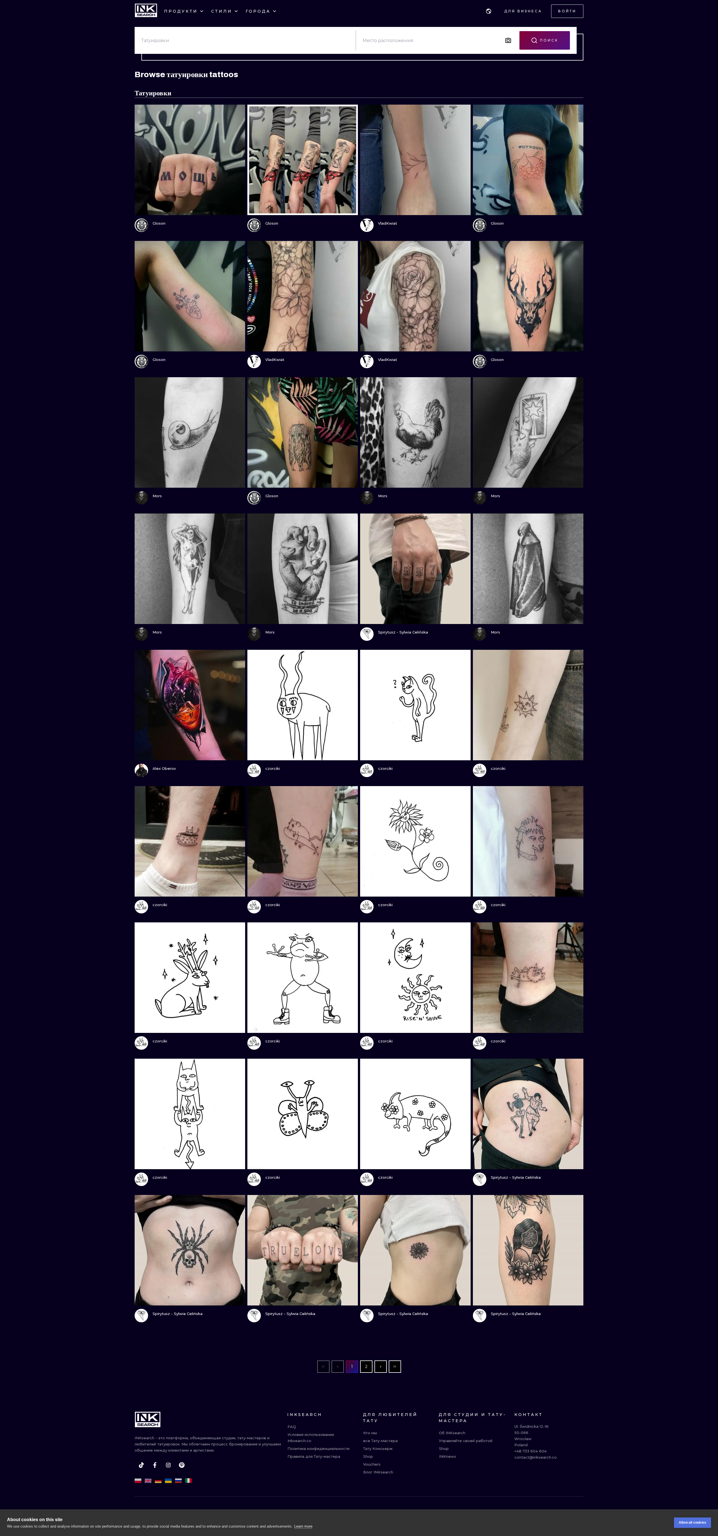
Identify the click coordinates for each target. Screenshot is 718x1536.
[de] (158, 1480)
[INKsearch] (146, 11)
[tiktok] (141, 1465)
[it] (188, 1480)
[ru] (178, 1480)
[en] (148, 1480)
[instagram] (168, 1465)
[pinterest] (181, 1465)
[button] (488, 11)
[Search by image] (508, 40)
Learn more (303, 1526)
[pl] (138, 1480)
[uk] (168, 1480)
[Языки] (488, 11)
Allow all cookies (692, 1523)
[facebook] (155, 1465)
